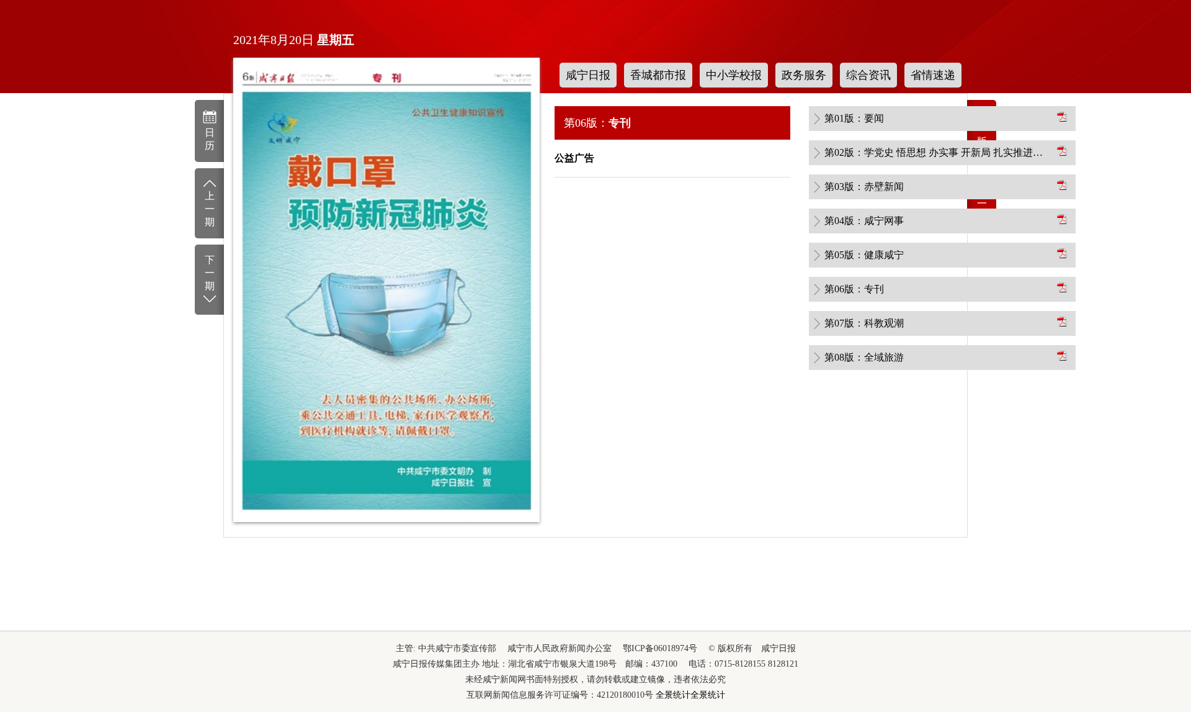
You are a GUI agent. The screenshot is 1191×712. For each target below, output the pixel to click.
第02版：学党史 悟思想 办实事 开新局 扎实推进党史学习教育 (936, 152)
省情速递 (933, 75)
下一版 (982, 203)
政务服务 (804, 75)
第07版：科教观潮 (864, 323)
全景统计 (673, 695)
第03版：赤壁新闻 (864, 186)
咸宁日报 (588, 75)
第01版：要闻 (854, 118)
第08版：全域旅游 (864, 357)
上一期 (210, 209)
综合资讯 (868, 75)
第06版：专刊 (854, 289)
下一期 (210, 273)
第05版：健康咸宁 (864, 255)
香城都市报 (658, 75)
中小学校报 (734, 75)
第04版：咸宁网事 (864, 220)
